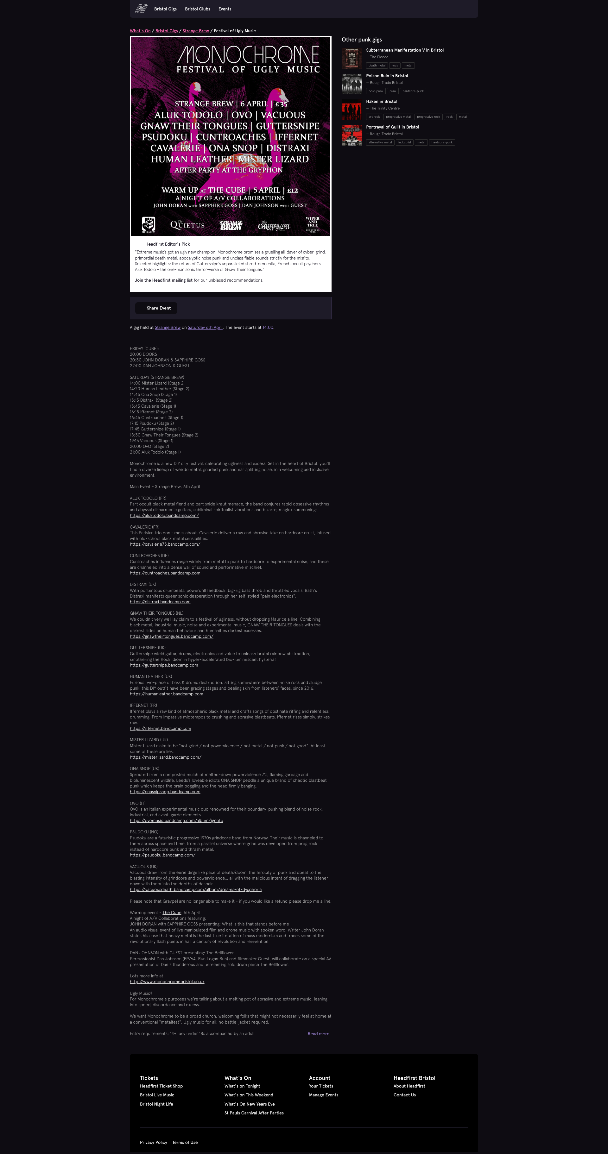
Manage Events (323, 1095)
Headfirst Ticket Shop (161, 1086)
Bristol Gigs (165, 9)
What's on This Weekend (249, 1095)
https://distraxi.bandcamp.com (160, 602)
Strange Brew (196, 31)
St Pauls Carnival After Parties (254, 1113)
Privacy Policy (153, 1142)
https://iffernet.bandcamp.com (160, 728)
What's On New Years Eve (250, 1104)
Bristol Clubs (197, 9)
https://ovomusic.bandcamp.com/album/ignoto (176, 820)
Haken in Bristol (381, 101)
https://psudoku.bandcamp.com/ (162, 855)
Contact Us (405, 1095)
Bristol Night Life (156, 1104)
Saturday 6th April (205, 327)
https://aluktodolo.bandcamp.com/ (164, 515)
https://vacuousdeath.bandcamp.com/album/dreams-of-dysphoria (196, 889)
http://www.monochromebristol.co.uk (167, 981)
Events (224, 9)
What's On (140, 31)
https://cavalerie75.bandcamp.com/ (165, 544)
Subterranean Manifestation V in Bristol (405, 50)
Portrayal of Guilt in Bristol (392, 127)
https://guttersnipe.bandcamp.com (164, 665)
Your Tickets (321, 1086)
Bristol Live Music (157, 1095)
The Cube (171, 912)
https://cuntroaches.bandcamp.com (165, 573)
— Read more (316, 1033)
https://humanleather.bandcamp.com (166, 694)
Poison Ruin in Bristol (387, 75)
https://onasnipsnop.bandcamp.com (165, 791)
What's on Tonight (242, 1086)
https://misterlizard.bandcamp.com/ (165, 757)
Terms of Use (185, 1142)
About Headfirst (409, 1086)
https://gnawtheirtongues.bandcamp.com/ (171, 636)
